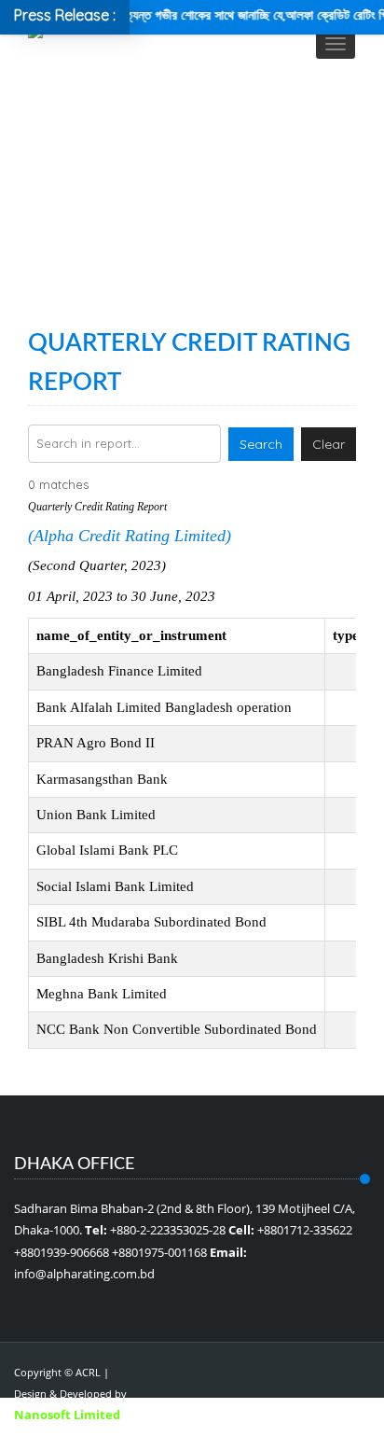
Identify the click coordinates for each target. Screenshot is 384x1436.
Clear (328, 444)
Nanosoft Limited (67, 1414)
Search (261, 444)
